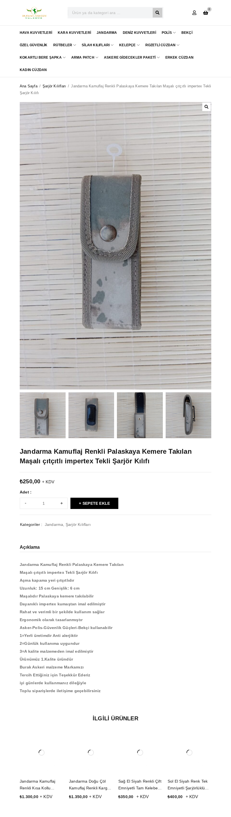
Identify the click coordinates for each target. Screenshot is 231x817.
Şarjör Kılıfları (54, 86)
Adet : (26, 492)
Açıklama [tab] (30, 547)
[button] (206, 107)
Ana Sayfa (28, 86)
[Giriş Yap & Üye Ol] (194, 12)
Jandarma (54, 524)
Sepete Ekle (96, 503)
